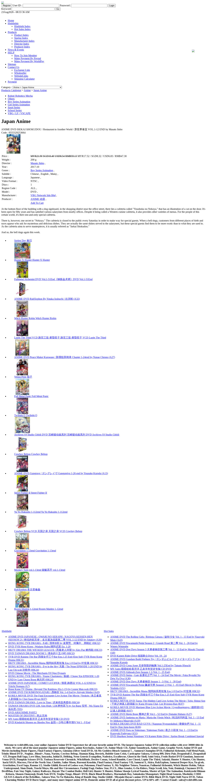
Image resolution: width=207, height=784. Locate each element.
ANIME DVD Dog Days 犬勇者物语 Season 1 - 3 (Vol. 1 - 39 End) (145, 681)
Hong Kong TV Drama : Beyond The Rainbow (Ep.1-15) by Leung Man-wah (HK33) (52, 689)
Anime (27, 90)
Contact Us (13, 67)
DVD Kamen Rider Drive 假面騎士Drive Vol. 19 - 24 (138, 655)
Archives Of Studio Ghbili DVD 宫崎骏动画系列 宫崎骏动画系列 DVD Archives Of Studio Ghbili (66, 434)
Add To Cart (37, 203)
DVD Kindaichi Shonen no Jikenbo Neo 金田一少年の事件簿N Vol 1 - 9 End (49, 722)
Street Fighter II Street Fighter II (30, 492)
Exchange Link (22, 70)
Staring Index (21, 38)
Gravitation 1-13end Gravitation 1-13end (35, 550)
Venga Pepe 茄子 (23, 376)
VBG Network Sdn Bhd (43, 195)
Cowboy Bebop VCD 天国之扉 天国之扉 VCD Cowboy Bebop (48, 531)
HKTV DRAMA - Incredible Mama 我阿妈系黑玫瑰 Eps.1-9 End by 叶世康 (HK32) (53, 663)
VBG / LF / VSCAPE (19, 113)
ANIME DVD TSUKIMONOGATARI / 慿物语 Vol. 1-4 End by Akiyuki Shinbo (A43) (54, 692)
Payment (12, 81)
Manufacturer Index (24, 41)
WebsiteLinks (21, 76)
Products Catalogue (11, 90)
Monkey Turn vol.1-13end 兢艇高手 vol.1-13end (39, 570)
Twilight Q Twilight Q (25, 415)
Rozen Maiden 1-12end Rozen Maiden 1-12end (38, 609)
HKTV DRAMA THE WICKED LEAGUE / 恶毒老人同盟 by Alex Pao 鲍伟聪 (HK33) (55, 650)
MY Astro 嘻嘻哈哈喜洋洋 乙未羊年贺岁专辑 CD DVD (38, 719)
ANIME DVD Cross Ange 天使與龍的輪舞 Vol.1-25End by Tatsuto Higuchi (150, 665)
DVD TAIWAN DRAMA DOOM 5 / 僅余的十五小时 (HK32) (41, 653)
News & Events (16, 49)
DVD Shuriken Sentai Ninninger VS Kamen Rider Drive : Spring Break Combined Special (157, 736)
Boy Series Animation (19, 101)
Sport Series (14, 107)
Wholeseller (20, 73)
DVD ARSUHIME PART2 (22, 712)
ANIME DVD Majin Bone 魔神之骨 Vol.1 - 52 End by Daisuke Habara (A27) (151, 714)
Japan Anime (40, 90)
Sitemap (12, 64)
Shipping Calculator (24, 78)
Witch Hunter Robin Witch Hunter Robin (35, 318)
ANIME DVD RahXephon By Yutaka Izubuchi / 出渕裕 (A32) (47, 298)
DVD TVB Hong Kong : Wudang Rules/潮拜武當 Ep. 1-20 (39, 646)
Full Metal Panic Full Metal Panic (31, 396)
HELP (11, 52)
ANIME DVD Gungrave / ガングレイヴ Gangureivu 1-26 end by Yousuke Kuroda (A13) (61, 473)
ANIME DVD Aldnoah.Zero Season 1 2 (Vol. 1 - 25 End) (140, 672)
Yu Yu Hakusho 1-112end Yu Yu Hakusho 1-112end (40, 512)
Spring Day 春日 (23, 240)
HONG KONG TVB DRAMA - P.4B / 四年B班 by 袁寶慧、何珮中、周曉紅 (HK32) (54, 643)
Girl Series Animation (19, 104)
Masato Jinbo (37, 163)
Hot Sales (109, 631)
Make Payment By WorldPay (29, 61)
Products (12, 32)
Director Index (21, 43)
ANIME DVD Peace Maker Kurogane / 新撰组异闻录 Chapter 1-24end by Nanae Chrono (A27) (64, 357)
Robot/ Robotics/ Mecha (20, 95)
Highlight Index (22, 26)
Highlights (13, 23)
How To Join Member (25, 55)
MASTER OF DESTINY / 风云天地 (27, 715)
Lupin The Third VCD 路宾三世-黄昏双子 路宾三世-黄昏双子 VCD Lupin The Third (60, 337)
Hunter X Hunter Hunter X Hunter (32, 260)
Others (11, 98)
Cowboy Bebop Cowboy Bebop (31, 454)
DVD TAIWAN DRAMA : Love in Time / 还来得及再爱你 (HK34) (44, 702)
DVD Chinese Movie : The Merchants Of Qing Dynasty (37, 673)
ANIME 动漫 (38, 199)
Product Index (21, 35)
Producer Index (22, 46)
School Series (15, 110)
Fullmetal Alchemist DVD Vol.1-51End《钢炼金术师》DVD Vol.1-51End (53, 279)
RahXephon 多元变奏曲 (27, 589)
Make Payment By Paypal (27, 58)
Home (11, 20)
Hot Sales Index (22, 29)
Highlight (6, 631)
